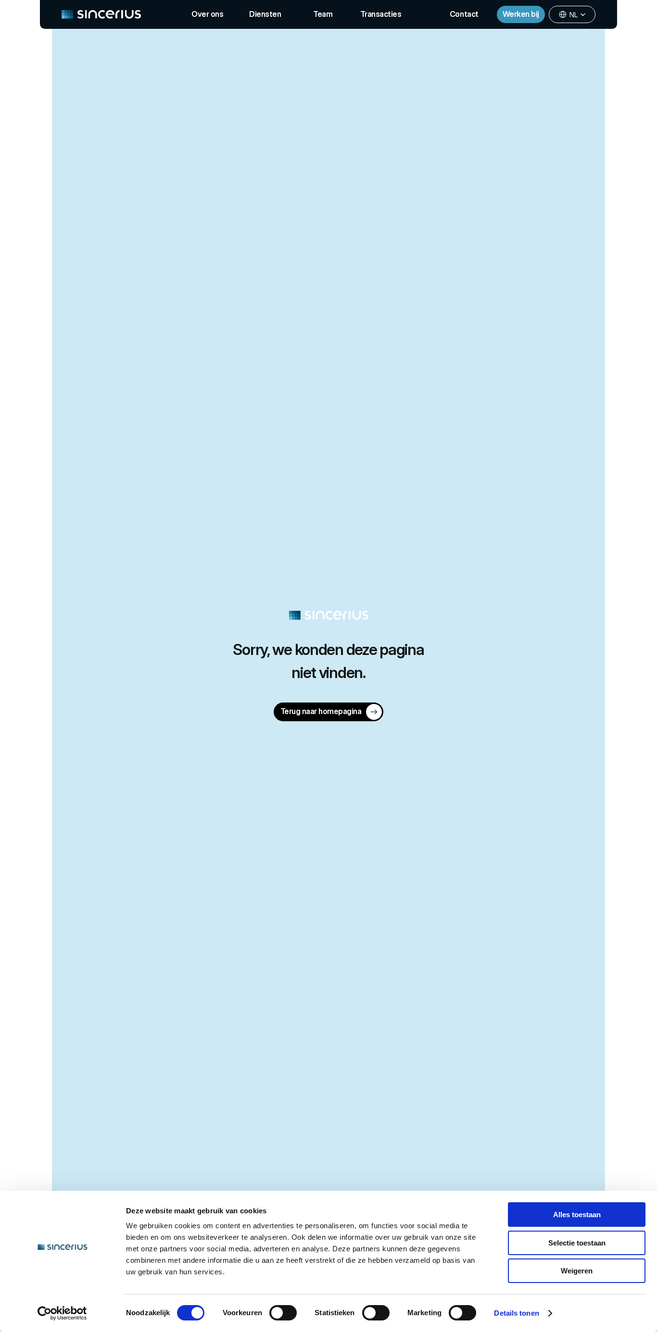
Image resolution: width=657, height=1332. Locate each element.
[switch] (283, 1312)
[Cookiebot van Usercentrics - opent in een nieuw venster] (62, 1313)
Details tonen (516, 1313)
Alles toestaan (577, 1214)
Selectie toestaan (577, 1243)
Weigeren (577, 1271)
